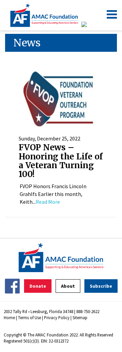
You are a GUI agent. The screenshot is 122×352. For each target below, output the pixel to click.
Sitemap (80, 317)
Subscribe (101, 286)
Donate (37, 286)
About (68, 286)
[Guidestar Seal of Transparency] (92, 24)
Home (9, 317)
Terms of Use (29, 317)
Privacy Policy (56, 317)
